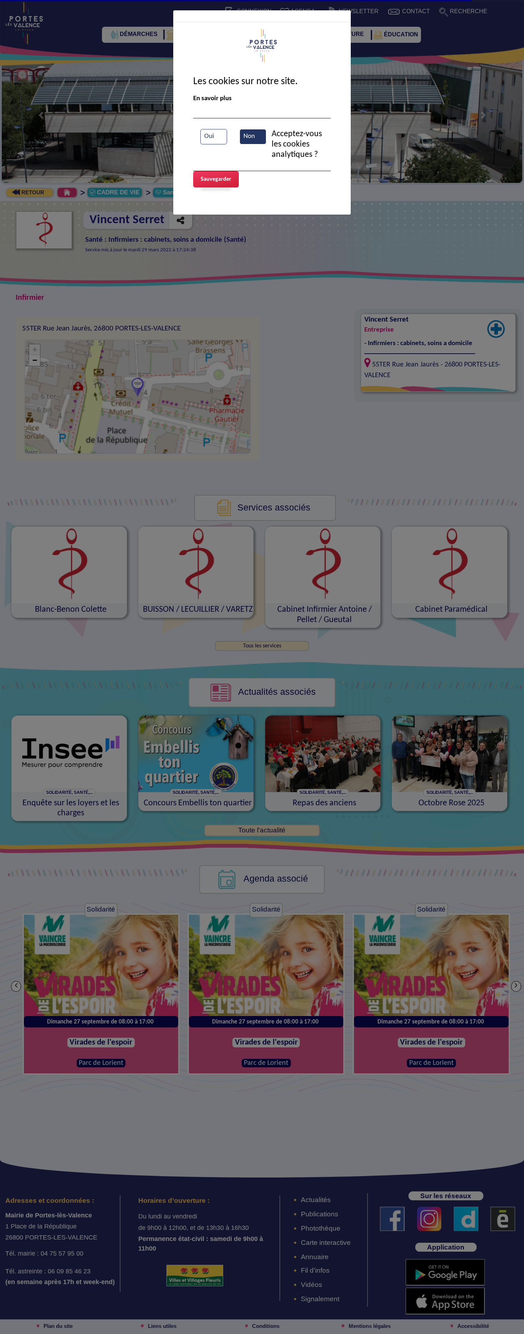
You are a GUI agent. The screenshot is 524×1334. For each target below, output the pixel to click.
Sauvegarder (216, 179)
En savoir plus (212, 98)
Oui (209, 136)
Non (249, 136)
